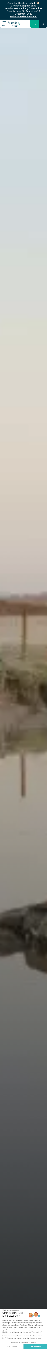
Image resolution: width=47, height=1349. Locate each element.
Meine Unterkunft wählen (23, 16)
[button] (43, 23)
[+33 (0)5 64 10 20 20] (34, 24)
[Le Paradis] (14, 23)
